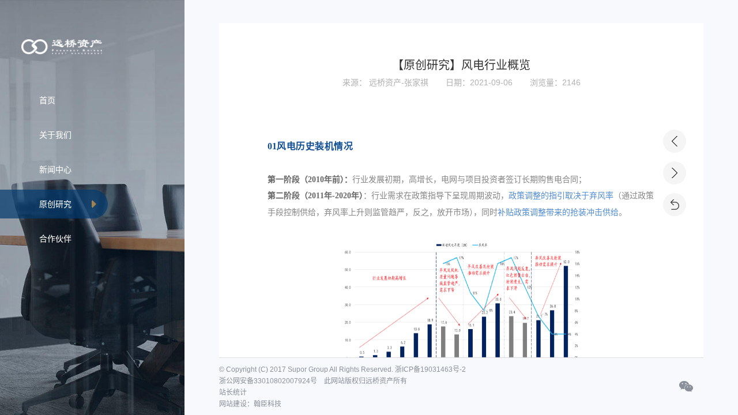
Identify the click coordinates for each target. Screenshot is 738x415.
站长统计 (233, 392)
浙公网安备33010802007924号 (268, 381)
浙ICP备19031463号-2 (430, 369)
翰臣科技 (267, 404)
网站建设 (233, 404)
